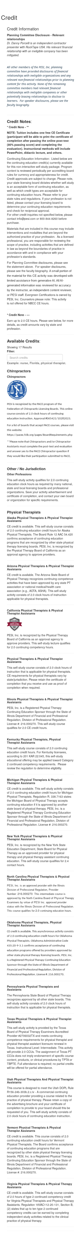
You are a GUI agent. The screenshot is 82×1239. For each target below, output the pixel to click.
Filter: (12, 351)
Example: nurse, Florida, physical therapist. (36, 363)
